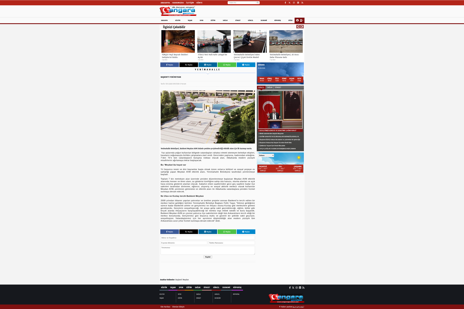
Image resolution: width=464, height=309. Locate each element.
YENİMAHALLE (208, 69)
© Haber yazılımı (286, 307)
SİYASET (237, 20)
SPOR (201, 20)
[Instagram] (294, 3)
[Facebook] (285, 3)
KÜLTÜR (177, 20)
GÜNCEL (250, 20)
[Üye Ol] (301, 20)
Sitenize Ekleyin (178, 307)
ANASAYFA (164, 20)
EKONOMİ (264, 20)
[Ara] (257, 3)
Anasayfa (165, 3)
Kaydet (207, 257)
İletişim (190, 3)
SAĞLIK (225, 20)
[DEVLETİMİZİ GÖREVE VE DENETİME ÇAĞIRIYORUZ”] (280, 120)
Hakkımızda (178, 3)
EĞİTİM (213, 20)
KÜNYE (199, 3)
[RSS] (302, 3)
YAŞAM (190, 20)
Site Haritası (165, 307)
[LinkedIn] (298, 3)
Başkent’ (178, 280)
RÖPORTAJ (277, 20)
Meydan (186, 280)
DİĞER (290, 20)
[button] (298, 26)
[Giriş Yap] (297, 20)
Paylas (170, 65)
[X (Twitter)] (289, 3)
